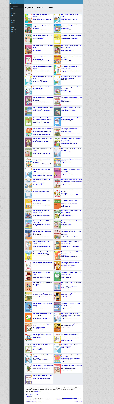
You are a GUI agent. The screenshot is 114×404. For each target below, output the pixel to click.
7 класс (13, 22)
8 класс (13, 25)
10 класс (14, 29)
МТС (30, 394)
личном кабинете (37, 391)
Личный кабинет (29, 396)
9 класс (13, 27)
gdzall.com (13, 3)
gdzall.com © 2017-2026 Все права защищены (36, 401)
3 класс (13, 13)
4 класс (13, 15)
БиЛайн (32, 394)
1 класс (13, 8)
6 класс (13, 20)
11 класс (14, 31)
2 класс (13, 11)
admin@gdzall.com (60, 399)
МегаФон (27, 394)
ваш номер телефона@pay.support (70, 398)
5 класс (13, 18)
